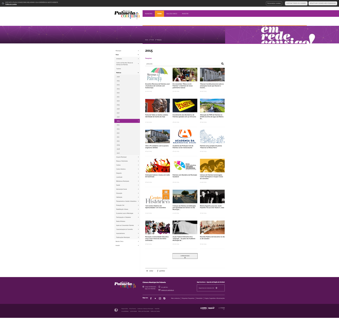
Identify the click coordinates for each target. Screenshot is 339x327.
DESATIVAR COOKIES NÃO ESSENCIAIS (323, 3)
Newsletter (199, 298)
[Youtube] (155, 298)
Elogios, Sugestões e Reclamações (214, 298)
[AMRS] (217, 311)
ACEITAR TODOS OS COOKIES (296, 3)
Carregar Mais (185, 255)
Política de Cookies (155, 311)
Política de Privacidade (143, 311)
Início (146, 40)
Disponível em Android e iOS (206, 288)
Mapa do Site (124, 308)
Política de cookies (11, 4)
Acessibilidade (116, 310)
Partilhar (162, 271)
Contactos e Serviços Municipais (145, 308)
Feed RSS (157, 308)
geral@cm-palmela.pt (167, 290)
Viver (152, 40)
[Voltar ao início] (127, 15)
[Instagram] (160, 298)
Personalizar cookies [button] (274, 3)
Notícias (159, 40)
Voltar (151, 271)
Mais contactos (175, 298)
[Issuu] (164, 298)
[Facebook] (151, 298)
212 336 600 (164, 287)
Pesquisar (148, 58)
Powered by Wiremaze (221, 308)
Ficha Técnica (132, 308)
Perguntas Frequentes (188, 298)
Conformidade (133, 311)
